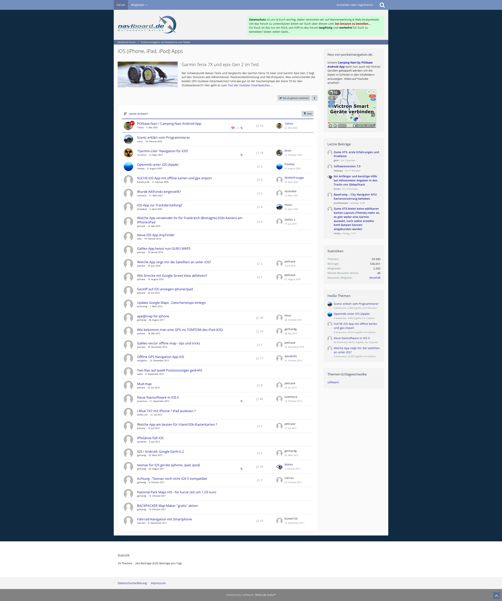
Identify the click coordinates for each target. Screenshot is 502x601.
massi (140, 141)
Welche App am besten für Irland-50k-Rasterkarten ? (177, 424)
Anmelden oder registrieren (354, 5)
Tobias (140, 127)
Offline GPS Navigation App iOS (160, 356)
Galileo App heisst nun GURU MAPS (163, 248)
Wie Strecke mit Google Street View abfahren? (172, 275)
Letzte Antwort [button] (138, 114)
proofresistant (341, 202)
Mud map (144, 384)
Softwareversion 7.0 (347, 166)
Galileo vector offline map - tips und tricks (168, 343)
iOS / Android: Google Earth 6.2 (160, 451)
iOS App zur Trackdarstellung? (159, 205)
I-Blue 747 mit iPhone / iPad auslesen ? (166, 411)
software (333, 382)
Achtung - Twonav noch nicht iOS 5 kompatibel (172, 478)
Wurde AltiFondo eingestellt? (159, 191)
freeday (141, 168)
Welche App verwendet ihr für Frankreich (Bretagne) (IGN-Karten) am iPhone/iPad (189, 220)
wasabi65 (291, 356)
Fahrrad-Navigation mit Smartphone (164, 519)
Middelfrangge (294, 177)
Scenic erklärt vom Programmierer (163, 137)
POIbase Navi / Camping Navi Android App (169, 123)
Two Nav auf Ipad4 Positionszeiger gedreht (169, 370)
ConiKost (141, 154)
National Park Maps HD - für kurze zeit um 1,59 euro (176, 492)
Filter (309, 113)
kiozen (289, 464)
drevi (288, 150)
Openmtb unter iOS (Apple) (157, 164)
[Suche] (382, 5)
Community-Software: (251, 595)
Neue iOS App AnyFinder (156, 235)
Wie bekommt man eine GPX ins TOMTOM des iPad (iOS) (180, 329)
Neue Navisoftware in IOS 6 (158, 397)
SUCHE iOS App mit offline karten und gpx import (174, 178)
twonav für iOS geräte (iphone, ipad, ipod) (168, 465)
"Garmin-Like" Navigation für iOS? (162, 151)
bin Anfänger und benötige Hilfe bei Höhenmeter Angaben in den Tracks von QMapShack (355, 180)
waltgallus (142, 360)
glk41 (336, 160)
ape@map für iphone (153, 316)
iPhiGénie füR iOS (150, 438)
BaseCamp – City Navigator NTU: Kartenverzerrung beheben (355, 196)
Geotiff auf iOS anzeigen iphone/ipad (165, 289)
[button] (314, 98)
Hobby (337, 233)
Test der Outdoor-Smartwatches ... (250, 85)
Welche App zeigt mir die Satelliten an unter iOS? (174, 262)
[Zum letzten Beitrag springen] (279, 126)
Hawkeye (338, 170)
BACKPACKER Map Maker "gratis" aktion (167, 505)
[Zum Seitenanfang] (496, 595)
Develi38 (374, 278)
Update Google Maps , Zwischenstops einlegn (171, 302)
